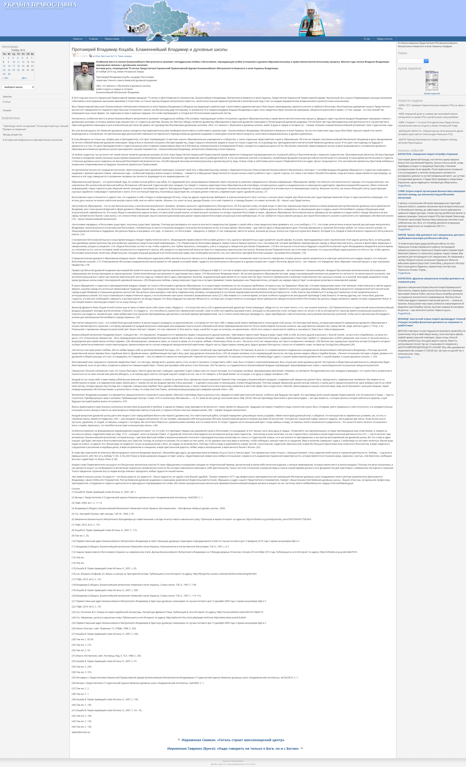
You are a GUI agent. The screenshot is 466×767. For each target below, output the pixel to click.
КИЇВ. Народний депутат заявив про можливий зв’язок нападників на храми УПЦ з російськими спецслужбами (428, 115)
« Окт (5, 78)
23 (9, 70)
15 (4, 66)
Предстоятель (385, 38)
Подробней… (405, 185)
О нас (367, 38)
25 (18, 70)
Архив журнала (432, 93)
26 (23, 70)
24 (13, 70)
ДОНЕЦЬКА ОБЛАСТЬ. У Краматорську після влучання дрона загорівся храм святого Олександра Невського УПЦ (430, 132)
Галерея (7, 110)
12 (23, 62)
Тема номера (125, 56)
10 (13, 62)
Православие (112, 38)
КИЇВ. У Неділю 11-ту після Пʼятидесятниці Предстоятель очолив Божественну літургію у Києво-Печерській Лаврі (429, 124)
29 (4, 74)
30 (9, 74)
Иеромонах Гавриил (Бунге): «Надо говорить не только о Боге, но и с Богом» (233, 748)
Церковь (7, 96)
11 (18, 62)
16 (9, 66)
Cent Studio (251, 764)
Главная (93, 38)
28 (32, 70)
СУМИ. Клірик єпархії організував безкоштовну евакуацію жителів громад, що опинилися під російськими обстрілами (431, 194)
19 (23, 66)
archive (96, 56)
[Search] (426, 61)
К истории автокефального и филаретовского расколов (32, 139)
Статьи (6, 101)
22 (4, 70)
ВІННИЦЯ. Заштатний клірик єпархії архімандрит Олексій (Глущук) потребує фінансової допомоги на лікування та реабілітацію (431, 322)
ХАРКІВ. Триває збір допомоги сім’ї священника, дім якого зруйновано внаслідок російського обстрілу (431, 236)
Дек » (24, 78)
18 (18, 66)
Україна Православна (40, 4)
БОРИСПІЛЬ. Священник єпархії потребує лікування (428, 154)
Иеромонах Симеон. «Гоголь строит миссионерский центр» (233, 740)
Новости (77, 38)
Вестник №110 (109, 56)
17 (13, 66)
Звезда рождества (12, 134)
